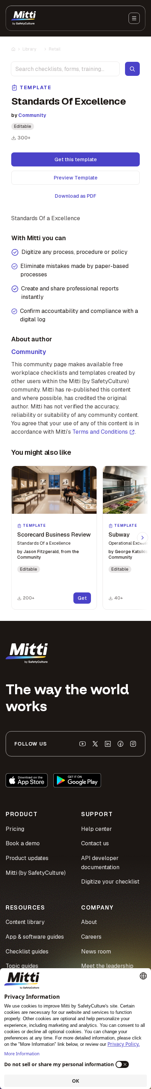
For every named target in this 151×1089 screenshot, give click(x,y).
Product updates (27, 858)
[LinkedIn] (107, 743)
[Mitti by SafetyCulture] (23, 18)
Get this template (75, 159)
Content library (25, 922)
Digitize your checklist (110, 881)
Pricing (15, 829)
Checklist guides (27, 951)
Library (29, 49)
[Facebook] (120, 743)
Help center (96, 829)
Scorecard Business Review (54, 534)
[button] (54, 538)
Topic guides (22, 966)
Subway (119, 534)
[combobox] (65, 69)
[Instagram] (133, 743)
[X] (95, 743)
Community (32, 115)
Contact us (95, 843)
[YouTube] (82, 743)
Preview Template (76, 178)
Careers (91, 936)
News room (96, 951)
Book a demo (23, 843)
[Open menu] (134, 18)
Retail (54, 49)
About (89, 922)
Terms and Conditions (100, 431)
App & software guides (35, 936)
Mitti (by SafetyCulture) (36, 873)
